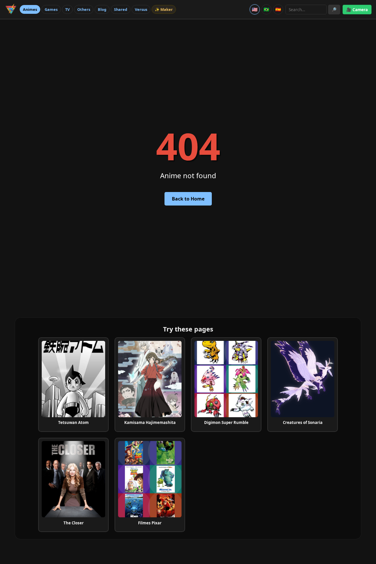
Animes (30, 9)
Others (83, 9)
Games (51, 9)
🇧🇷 (266, 9)
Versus (141, 9)
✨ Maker (164, 9)
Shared (120, 9)
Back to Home (188, 199)
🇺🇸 (255, 9)
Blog (102, 9)
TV (67, 9)
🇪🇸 (278, 9)
